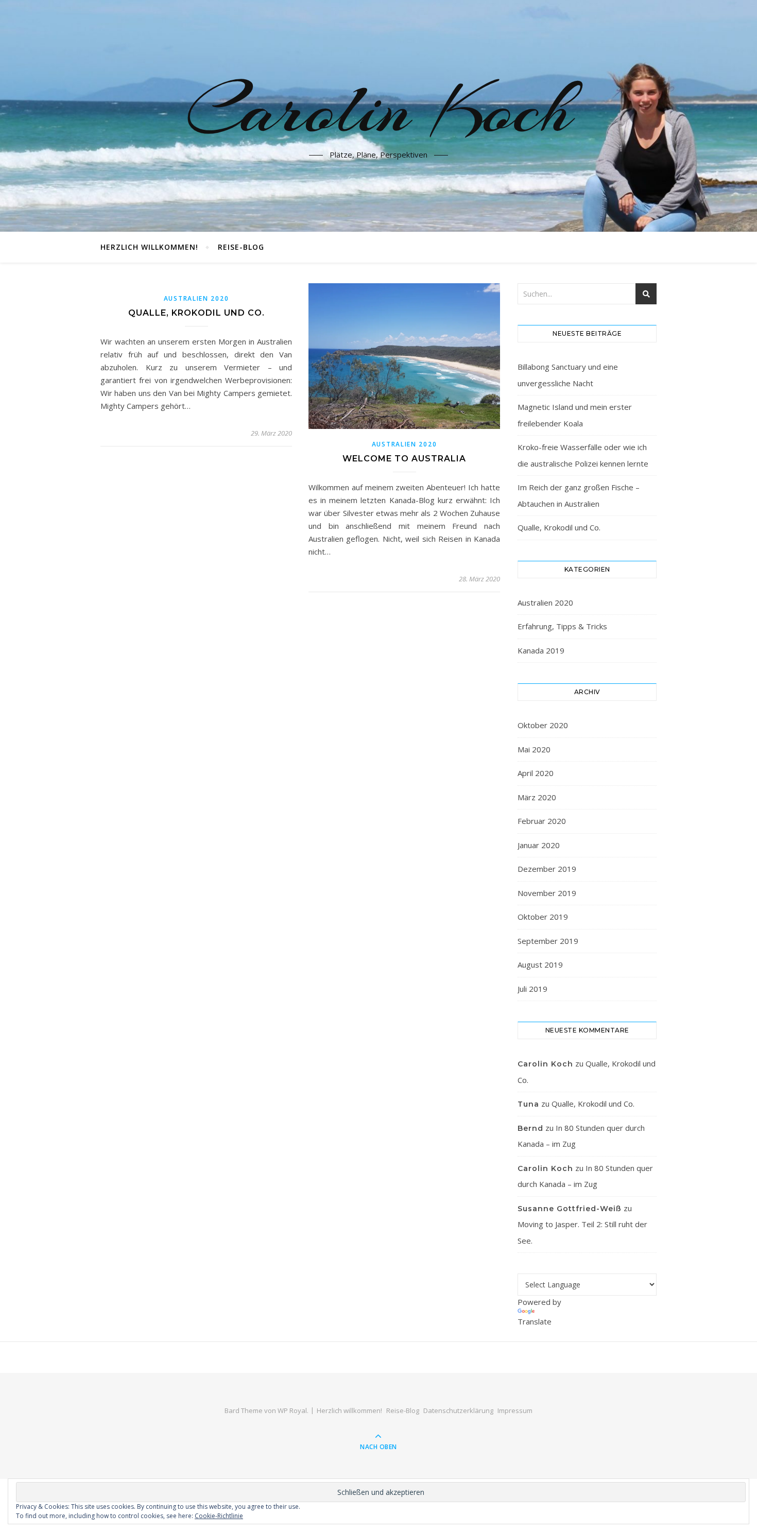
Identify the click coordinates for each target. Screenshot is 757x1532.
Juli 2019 (532, 989)
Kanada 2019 (541, 650)
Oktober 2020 (543, 725)
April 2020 (536, 773)
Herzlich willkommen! (149, 247)
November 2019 (547, 893)
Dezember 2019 (547, 869)
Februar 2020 (542, 821)
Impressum (514, 1410)
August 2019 (540, 964)
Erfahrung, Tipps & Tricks (562, 626)
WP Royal (292, 1410)
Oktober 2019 (543, 916)
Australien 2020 (196, 298)
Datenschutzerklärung (458, 1410)
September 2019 (548, 941)
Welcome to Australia (404, 458)
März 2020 (537, 797)
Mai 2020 (534, 749)
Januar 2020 (539, 845)
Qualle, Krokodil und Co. (196, 313)
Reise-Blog (241, 247)
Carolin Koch (379, 109)
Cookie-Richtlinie (219, 1515)
